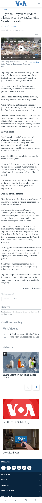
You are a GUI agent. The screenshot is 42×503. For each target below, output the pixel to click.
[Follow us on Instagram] (19, 468)
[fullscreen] (38, 57)
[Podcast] (29, 468)
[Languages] (26, 500)
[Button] (37, 35)
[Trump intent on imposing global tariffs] (21, 362)
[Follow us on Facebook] (3, 468)
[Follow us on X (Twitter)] (8, 468)
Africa (4, 10)
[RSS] (24, 468)
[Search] (35, 500)
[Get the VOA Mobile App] (21, 409)
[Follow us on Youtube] (14, 468)
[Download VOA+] (21, 439)
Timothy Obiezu (10, 26)
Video (6, 347)
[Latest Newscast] (6, 500)
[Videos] (16, 500)
